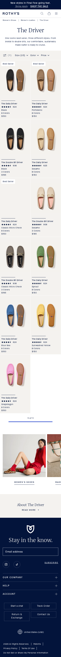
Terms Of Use (28, 648)
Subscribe (51, 562)
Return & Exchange (16, 616)
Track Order (43, 606)
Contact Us (43, 614)
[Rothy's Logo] (11, 13)
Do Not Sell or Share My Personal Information (25, 652)
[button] (42, 13)
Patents (37, 644)
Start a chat (17, 606)
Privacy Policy (10, 648)
